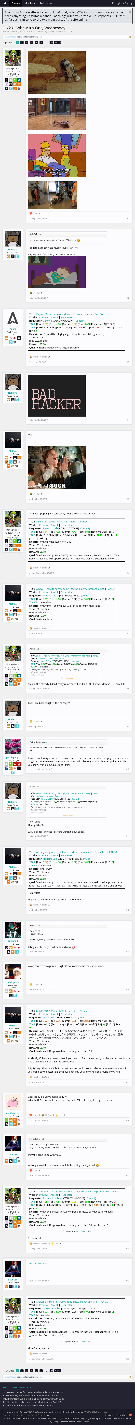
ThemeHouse (44, 1415)
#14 (127, 989)
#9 (128, 726)
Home (5, 3)
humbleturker (12, 1113)
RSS (130, 1415)
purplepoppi (12, 757)
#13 (127, 951)
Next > (58, 42)
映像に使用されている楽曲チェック (56, 1010)
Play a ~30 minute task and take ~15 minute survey (64, 314)
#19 (127, 1281)
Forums (16, 3)
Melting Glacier (54, 31)
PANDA (99, 314)
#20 (127, 1359)
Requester (66, 317)
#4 (128, 420)
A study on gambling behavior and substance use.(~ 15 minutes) (71, 852)
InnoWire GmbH (52, 1308)
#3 (128, 362)
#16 (127, 1120)
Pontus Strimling (52, 1198)
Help (119, 1415)
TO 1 (32, 324)
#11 (127, 836)
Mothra (13, 451)
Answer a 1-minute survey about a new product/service (66, 1301)
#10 (127, 769)
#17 (127, 1176)
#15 (127, 1082)
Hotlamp (12, 249)
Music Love (49, 1017)
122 (51, 42)
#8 (128, 688)
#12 (127, 910)
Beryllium (109, 1415)
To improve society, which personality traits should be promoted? (72, 1191)
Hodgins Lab (50, 858)
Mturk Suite (80, 1231)
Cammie (47, 320)
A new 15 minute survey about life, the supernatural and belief (70, 588)
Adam (13, 329)
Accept (54, 317)
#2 (128, 298)
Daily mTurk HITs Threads (26, 31)
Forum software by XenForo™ (26, 1412)
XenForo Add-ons (60, 1412)
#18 (127, 1249)
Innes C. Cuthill (51, 595)
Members (30, 3)
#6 (128, 573)
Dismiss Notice (130, 12)
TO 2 (32, 327)
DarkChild (13, 941)
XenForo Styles (76, 1412)
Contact (80, 320)
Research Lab (50, 528)
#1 (128, 219)
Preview (43, 317)
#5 (128, 499)
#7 (128, 633)
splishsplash (12, 982)
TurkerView (46, 3)
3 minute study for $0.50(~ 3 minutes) (56, 521)
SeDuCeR (12, 1154)
